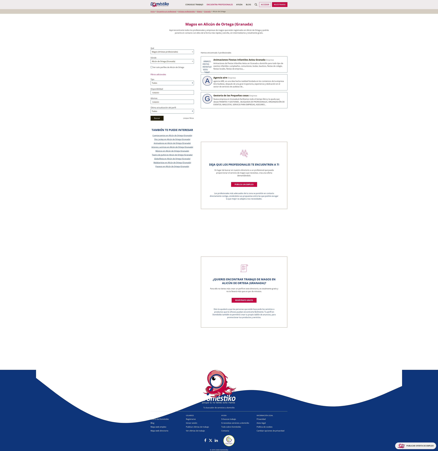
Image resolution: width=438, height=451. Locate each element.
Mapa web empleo (158, 427)
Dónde (153, 57)
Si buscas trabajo (228, 419)
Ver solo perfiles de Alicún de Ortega (168, 67)
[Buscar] (256, 4)
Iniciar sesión (191, 423)
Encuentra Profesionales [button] (220, 4)
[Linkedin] (216, 440)
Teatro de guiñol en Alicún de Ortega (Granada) (172, 155)
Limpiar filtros (188, 118)
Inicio (153, 11)
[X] (210, 440)
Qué (152, 48)
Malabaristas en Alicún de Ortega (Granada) (172, 162)
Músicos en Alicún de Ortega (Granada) (172, 151)
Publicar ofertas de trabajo (197, 427)
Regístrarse (280, 4)
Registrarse (191, 419)
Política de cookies (264, 427)
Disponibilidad (157, 89)
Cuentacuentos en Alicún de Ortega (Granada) (172, 135)
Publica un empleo (244, 184)
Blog (248, 4)
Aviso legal (261, 423)
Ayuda (239, 4)
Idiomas (154, 98)
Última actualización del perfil (163, 107)
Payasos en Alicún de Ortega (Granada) (172, 166)
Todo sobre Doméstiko (231, 427)
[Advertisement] (243, 228)
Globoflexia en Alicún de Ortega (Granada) (172, 158)
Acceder (265, 4)
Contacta (225, 430)
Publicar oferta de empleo (420, 446)
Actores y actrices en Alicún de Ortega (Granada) (172, 147)
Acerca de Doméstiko (160, 419)
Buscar (157, 118)
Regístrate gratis (244, 300)
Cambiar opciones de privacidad (270, 430)
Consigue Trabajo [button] (194, 4)
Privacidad (261, 419)
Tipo (152, 79)
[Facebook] (205, 440)
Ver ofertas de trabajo (195, 430)
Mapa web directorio (159, 430)
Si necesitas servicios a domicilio (235, 423)
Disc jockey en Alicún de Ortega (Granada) (172, 139)
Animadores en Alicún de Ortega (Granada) (172, 143)
